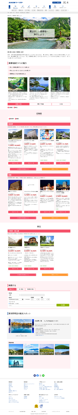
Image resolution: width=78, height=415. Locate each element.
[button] (56, 2)
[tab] (18, 104)
